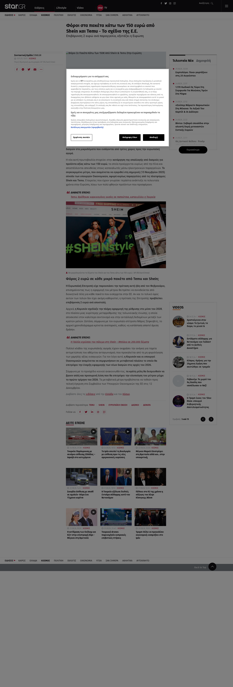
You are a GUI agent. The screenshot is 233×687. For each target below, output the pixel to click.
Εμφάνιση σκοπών (81, 137)
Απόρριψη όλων (130, 137)
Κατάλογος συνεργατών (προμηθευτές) (87, 127)
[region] (117, 108)
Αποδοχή (154, 137)
